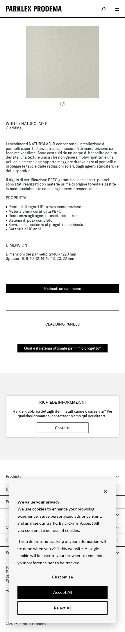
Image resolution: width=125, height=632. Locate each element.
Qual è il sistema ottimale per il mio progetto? (62, 348)
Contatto (62, 427)
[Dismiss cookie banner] (105, 491)
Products (13, 476)
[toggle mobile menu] (117, 9)
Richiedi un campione (62, 288)
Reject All (62, 607)
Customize (62, 576)
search (103, 8)
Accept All (62, 592)
